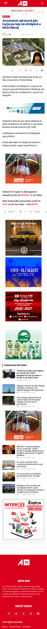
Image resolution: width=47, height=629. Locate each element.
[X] (25, 70)
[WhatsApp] (36, 70)
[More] (42, 70)
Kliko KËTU (31, 204)
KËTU (13, 191)
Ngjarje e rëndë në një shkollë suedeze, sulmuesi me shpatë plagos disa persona (30, 388)
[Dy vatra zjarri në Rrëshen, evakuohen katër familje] (8, 476)
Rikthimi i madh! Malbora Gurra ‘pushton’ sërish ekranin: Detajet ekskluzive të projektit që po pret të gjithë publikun (30, 450)
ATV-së (6, 204)
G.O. (18, 392)
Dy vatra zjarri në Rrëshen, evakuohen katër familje (29, 475)
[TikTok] (23, 614)
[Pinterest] (30, 70)
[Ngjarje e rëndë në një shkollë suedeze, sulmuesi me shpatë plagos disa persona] (8, 388)
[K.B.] (4, 34)
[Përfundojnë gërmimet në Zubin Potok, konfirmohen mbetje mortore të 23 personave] (8, 400)
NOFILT (6, 16)
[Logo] (22, 3)
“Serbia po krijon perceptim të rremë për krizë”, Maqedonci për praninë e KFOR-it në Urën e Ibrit (30, 374)
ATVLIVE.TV (26, 195)
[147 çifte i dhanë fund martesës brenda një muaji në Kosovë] (8, 465)
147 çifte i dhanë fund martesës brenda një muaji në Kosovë (30, 464)
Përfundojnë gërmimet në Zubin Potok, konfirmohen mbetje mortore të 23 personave (29, 400)
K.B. (10, 34)
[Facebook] (19, 70)
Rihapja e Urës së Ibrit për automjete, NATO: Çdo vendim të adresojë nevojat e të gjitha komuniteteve (30, 488)
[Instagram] (16, 614)
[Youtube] (38, 614)
